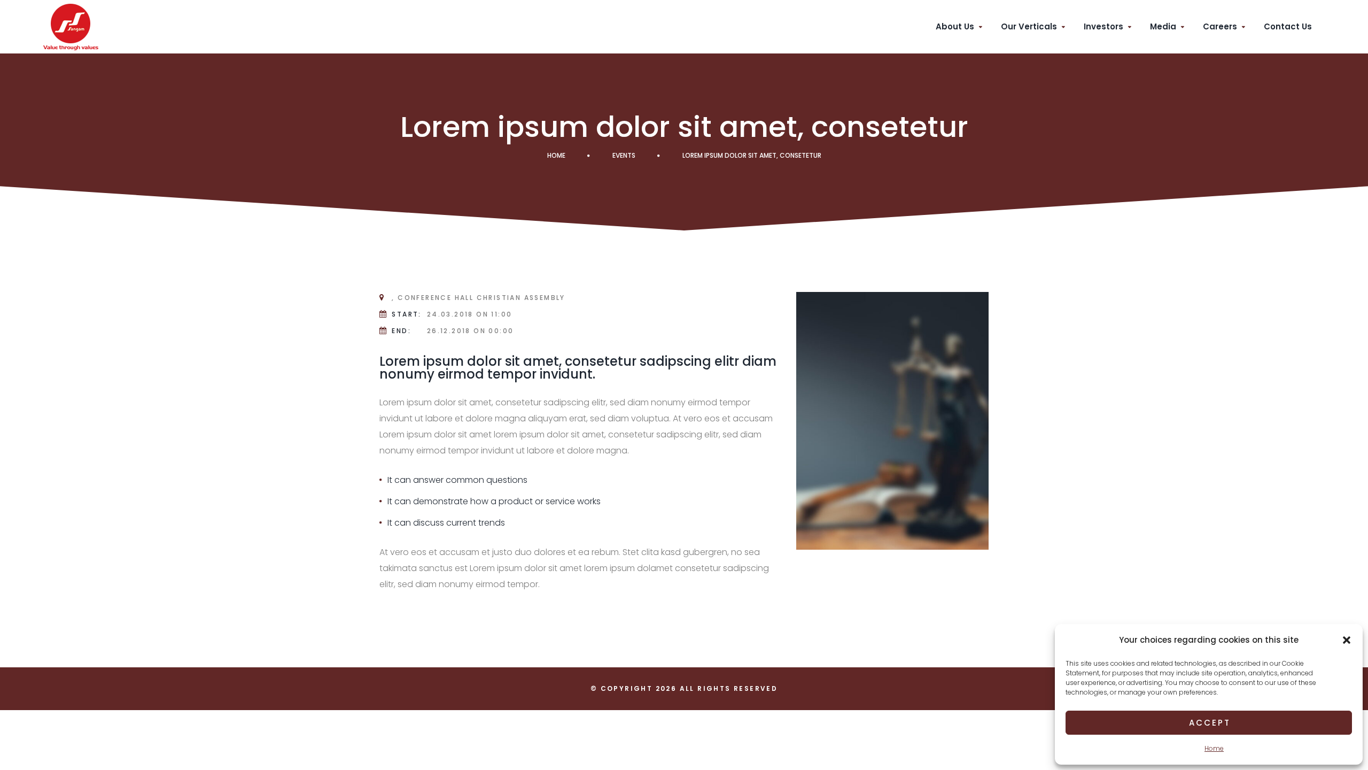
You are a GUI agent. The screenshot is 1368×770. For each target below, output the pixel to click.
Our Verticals (1029, 26)
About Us (955, 26)
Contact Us (1288, 26)
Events (623, 155)
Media (1163, 26)
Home (1214, 748)
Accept (1210, 722)
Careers (1220, 26)
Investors (1103, 26)
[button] (1346, 640)
